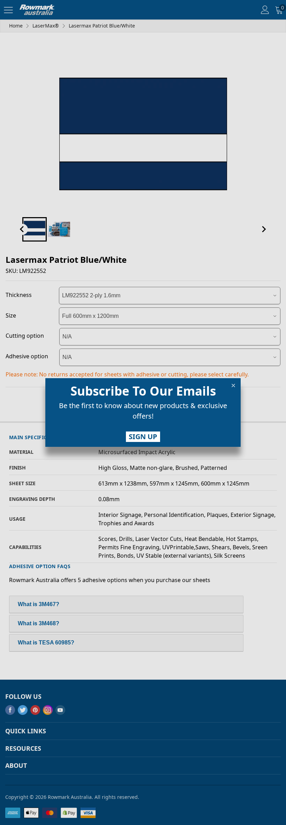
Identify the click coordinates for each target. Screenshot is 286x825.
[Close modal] (233, 385)
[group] (143, 412)
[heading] (143, 391)
